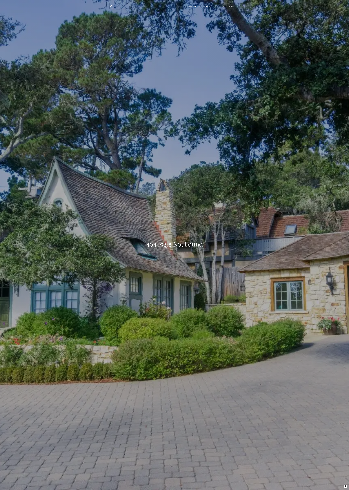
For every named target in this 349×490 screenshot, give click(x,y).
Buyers (189, 6)
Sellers (197, 6)
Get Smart (207, 6)
